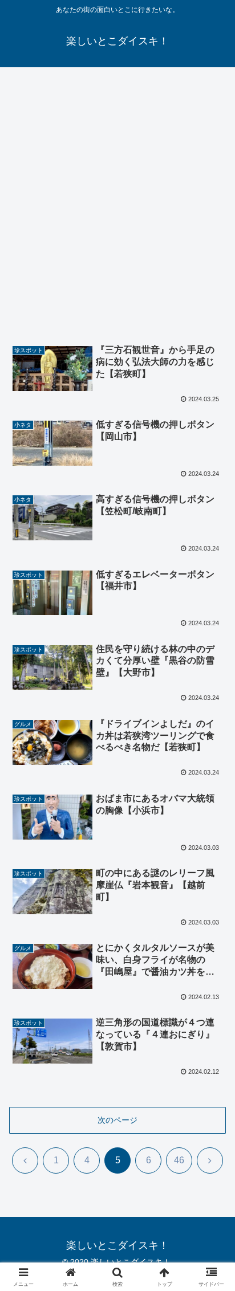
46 (179, 1160)
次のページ (117, 1120)
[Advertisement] (117, 198)
